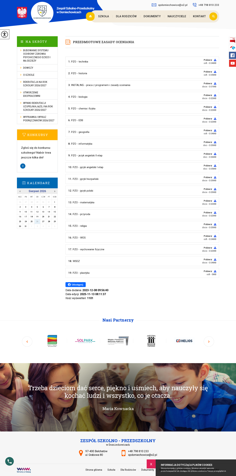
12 (37, 212)
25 (32, 221)
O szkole (28, 75)
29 (55, 221)
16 (20, 217)
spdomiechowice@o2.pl (172, 5)
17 (26, 217)
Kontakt (199, 16)
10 (26, 212)
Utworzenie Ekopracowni (31, 94)
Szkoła (103, 16)
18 (32, 217)
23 (20, 221)
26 (37, 221)
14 (49, 212)
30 (20, 226)
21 (49, 217)
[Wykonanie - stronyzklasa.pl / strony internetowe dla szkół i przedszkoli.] (24, 471)
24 (26, 221)
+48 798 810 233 (208, 5)
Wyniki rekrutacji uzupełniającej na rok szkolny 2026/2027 (38, 106)
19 (37, 217)
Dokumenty (152, 16)
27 (43, 221)
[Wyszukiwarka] (214, 16)
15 (55, 212)
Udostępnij (77, 284)
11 (32, 212)
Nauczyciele (177, 16)
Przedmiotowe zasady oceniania (103, 42)
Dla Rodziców (126, 16)
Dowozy (28, 67)
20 (43, 217)
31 (26, 226)
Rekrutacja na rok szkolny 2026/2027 (35, 84)
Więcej (37, 166)
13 (43, 212)
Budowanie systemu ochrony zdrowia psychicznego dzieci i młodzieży (36, 55)
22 (55, 217)
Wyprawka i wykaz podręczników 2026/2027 (38, 119)
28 (49, 221)
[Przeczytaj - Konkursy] (42, 134)
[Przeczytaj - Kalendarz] (42, 182)
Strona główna (91, 16)
